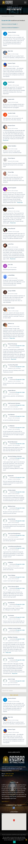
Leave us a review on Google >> (10, 24)
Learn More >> (5, 801)
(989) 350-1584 (10, 773)
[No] (26, 840)
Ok (14, 842)
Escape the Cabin (6, 20)
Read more (5, 140)
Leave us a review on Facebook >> (10, 27)
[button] (25, 2)
